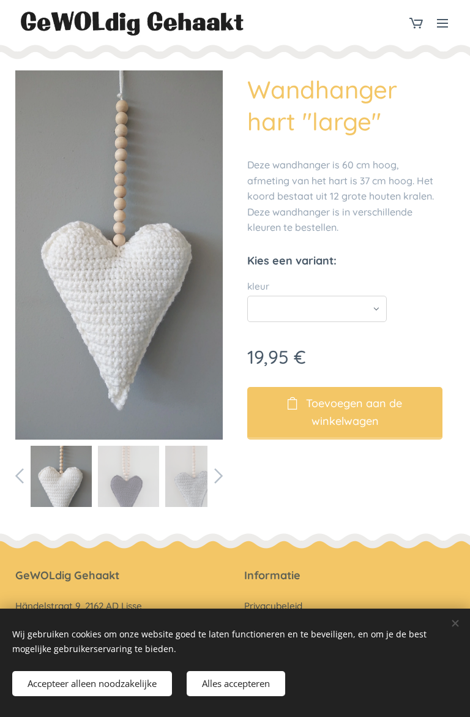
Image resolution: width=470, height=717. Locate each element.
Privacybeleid (273, 606)
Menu (442, 22)
